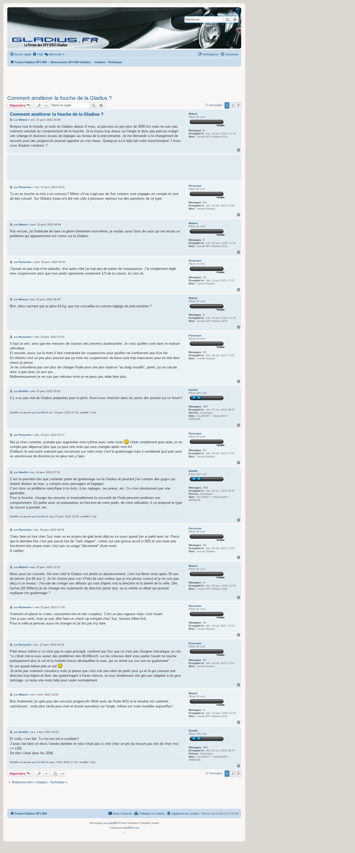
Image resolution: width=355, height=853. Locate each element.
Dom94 (193, 389)
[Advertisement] (124, 79)
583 (205, 406)
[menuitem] (37, 54)
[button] (238, 105)
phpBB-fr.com (131, 827)
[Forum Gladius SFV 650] (31, 28)
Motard (193, 113)
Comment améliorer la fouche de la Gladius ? (59, 98)
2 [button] (233, 105)
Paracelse (195, 185)
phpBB (112, 823)
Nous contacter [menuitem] (122, 813)
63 (204, 202)
